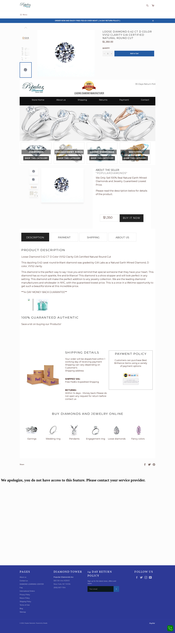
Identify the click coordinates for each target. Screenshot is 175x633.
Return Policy (25, 598)
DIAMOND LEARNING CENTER (32, 584)
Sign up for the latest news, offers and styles (102, 582)
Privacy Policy (25, 595)
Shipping (82, 100)
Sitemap (23, 612)
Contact (145, 100)
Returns (103, 100)
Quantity (106, 48)
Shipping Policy (25, 601)
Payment (124, 100)
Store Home (38, 100)
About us (61, 100)
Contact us (24, 581)
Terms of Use (25, 605)
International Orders (27, 591)
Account (152, 15)
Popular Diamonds (30, 623)
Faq (21, 587)
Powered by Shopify (41, 623)
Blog (21, 608)
